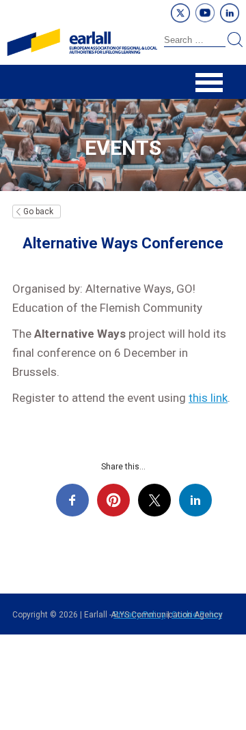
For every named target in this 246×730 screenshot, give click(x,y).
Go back (38, 211)
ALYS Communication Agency (167, 614)
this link (208, 398)
